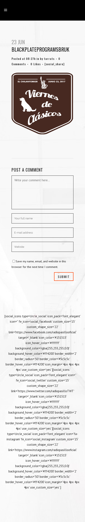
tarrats (49, 58)
